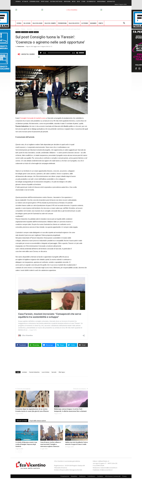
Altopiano (84, 23)
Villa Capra (62, 372)
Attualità (25, 1)
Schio (17, 406)
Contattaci (100, 476)
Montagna (67, 1)
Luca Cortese (45, 372)
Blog (78, 1)
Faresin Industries (34, 372)
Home (17, 29)
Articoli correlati (22, 421)
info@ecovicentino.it (106, 470)
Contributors (91, 476)
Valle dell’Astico (74, 23)
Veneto (101, 23)
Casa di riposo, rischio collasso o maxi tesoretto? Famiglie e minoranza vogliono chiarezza (50, 444)
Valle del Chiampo (50, 23)
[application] (62, 53)
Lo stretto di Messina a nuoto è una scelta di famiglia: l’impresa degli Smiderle (26, 444)
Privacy (124, 476)
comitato (24, 372)
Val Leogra (26, 23)
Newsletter (74, 476)
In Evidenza (25, 32)
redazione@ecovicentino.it (108, 468)
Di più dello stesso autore (38, 421)
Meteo (73, 1)
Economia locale (34, 1)
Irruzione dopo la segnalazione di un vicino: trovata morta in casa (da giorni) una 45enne (32, 410)
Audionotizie (111, 1)
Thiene (23, 29)
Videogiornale (101, 1)
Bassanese (93, 23)
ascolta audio (41, 53)
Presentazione (65, 476)
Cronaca (18, 1)
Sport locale (45, 1)
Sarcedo (29, 29)
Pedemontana (62, 23)
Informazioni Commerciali (112, 476)
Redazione (20, 46)
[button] (124, 23)
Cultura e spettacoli (56, 1)
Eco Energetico (91, 1)
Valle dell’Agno (37, 23)
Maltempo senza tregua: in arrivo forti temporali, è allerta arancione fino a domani (70, 410)
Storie (83, 1)
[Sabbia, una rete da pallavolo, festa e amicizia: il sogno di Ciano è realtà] (76, 433)
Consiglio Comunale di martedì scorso (33, 118)
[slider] (82, 52)
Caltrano (43, 439)
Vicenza (19, 23)
